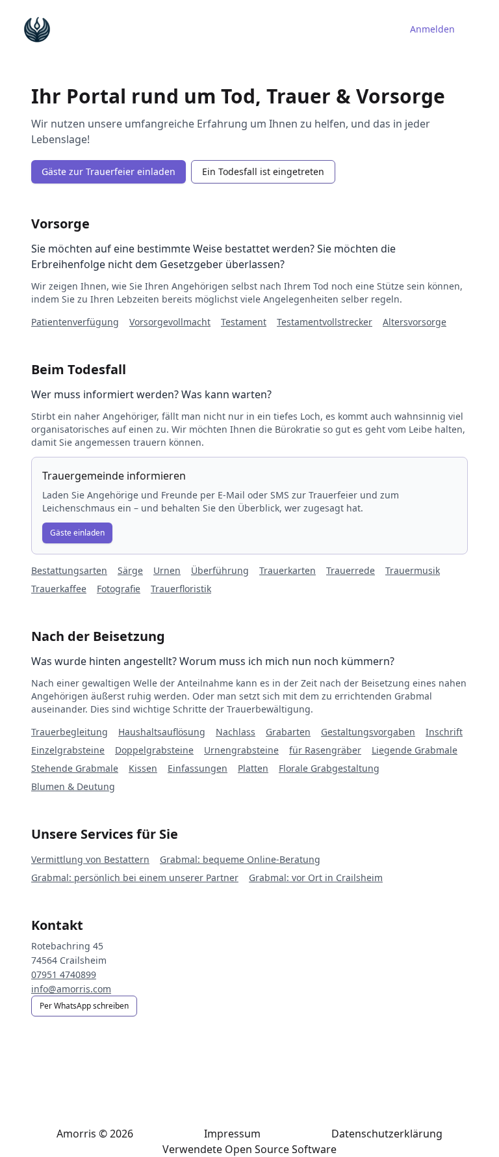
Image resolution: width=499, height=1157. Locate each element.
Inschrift (444, 732)
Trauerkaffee (58, 588)
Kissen (143, 768)
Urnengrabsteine (241, 750)
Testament (243, 322)
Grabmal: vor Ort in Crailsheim (316, 877)
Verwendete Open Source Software (249, 1149)
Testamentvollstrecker (324, 322)
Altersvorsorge (414, 322)
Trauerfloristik (181, 588)
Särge (130, 570)
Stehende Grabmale (74, 768)
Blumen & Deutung (73, 786)
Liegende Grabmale (414, 750)
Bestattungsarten (69, 570)
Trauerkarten (287, 570)
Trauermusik (412, 570)
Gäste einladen (77, 532)
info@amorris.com (71, 989)
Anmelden (432, 29)
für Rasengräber (325, 750)
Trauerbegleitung (69, 732)
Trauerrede (350, 570)
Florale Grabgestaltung (329, 768)
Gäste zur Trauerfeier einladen (108, 171)
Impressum (232, 1133)
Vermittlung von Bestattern (90, 859)
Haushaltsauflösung (161, 732)
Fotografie (118, 588)
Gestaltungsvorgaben (368, 732)
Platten (253, 768)
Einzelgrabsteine (68, 750)
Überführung (220, 570)
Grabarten (288, 732)
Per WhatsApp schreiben (84, 1005)
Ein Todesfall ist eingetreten (263, 171)
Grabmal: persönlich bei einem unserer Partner (134, 877)
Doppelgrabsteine (154, 750)
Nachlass (235, 732)
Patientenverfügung (75, 322)
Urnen (167, 570)
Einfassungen (197, 768)
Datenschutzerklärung (386, 1133)
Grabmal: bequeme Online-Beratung (240, 859)
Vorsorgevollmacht (170, 322)
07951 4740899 (63, 974)
